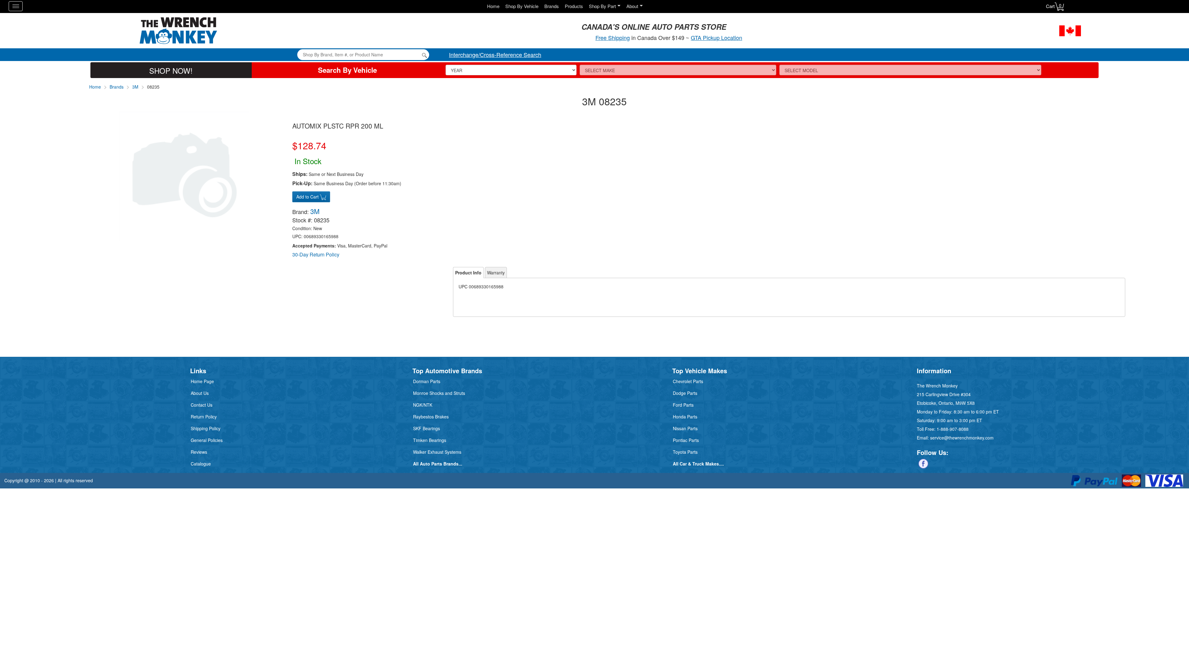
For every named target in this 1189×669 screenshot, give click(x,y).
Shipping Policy (205, 428)
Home (493, 6)
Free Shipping (612, 37)
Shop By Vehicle (521, 6)
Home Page (202, 381)
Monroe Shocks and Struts (439, 393)
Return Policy (204, 416)
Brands (551, 6)
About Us (200, 393)
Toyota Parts (685, 452)
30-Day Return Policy (315, 254)
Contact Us (201, 405)
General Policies (207, 440)
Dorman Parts (426, 381)
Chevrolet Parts (688, 381)
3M (135, 87)
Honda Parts (685, 416)
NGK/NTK (422, 405)
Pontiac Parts (686, 440)
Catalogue (201, 464)
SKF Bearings (426, 428)
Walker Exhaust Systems (437, 452)
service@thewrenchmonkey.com (962, 438)
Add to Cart (308, 197)
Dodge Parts (685, 393)
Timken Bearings (429, 440)
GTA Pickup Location (716, 37)
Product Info (468, 272)
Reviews (199, 452)
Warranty (496, 272)
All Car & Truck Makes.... (698, 464)
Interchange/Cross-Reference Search (495, 54)
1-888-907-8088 (953, 429)
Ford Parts (683, 405)
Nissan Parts (685, 428)
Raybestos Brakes (431, 416)
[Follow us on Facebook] (923, 463)
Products (574, 6)
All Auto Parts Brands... (437, 464)
